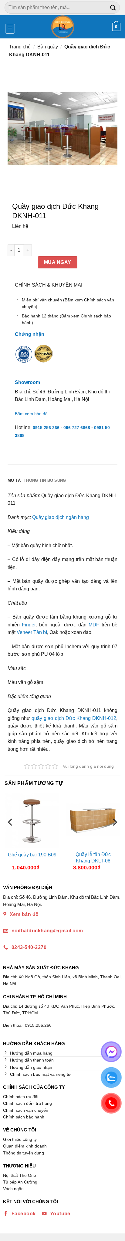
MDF (94, 624)
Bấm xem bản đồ (31, 413)
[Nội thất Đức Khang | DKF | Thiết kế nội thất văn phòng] (63, 26)
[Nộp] (113, 7)
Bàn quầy (47, 46)
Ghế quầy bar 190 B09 (32, 854)
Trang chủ (20, 46)
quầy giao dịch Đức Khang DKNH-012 (74, 718)
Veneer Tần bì (32, 632)
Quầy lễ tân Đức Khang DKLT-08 (93, 857)
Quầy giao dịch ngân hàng (60, 517)
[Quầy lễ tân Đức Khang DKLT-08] (93, 820)
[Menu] (10, 29)
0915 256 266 (46, 427)
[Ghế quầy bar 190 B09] (32, 820)
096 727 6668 (76, 427)
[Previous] (10, 834)
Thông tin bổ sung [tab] (45, 480)
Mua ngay (57, 262)
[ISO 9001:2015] (24, 358)
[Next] (114, 834)
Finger (28, 624)
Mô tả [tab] (14, 480)
